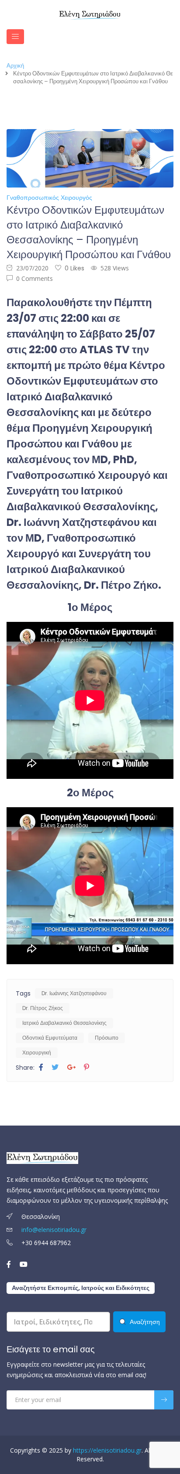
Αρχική (15, 66)
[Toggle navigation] (15, 36)
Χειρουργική (36, 1052)
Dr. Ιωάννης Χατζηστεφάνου (74, 993)
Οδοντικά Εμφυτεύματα (49, 1037)
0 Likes (74, 268)
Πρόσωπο (106, 1037)
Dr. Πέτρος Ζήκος (42, 1008)
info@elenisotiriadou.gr (54, 1229)
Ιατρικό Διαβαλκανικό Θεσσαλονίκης (64, 1023)
